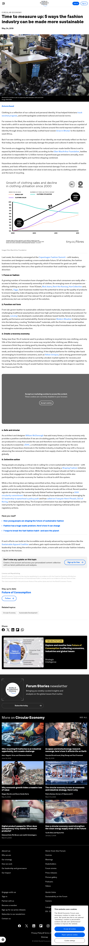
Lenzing (13, 316)
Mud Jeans (47, 286)
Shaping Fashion (69, 468)
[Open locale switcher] (3, 939)
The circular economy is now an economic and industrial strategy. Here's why (64, 788)
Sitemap (44, 937)
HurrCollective (75, 286)
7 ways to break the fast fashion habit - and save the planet (31, 531)
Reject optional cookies (70, 935)
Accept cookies (46, 403)
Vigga (15, 290)
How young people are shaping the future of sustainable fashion (33, 521)
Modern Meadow (64, 319)
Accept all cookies (70, 929)
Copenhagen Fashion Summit (52, 257)
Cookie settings (69, 940)
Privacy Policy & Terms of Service (44, 933)
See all (83, 717)
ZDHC (27, 445)
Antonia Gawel (8, 106)
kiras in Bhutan (63, 131)
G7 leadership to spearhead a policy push (20, 498)
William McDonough (35, 435)
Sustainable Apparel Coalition (15, 544)
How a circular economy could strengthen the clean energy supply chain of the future (65, 827)
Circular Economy (12, 12)
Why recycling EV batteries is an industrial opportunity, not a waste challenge (21, 750)
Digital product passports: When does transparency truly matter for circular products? (19, 828)
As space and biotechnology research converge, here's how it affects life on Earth (66, 750)
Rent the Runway (60, 286)
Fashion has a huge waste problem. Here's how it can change (31, 526)
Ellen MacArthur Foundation (66, 151)
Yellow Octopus (52, 354)
